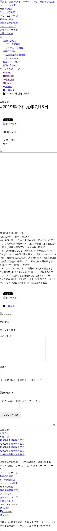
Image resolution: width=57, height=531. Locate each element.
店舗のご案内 (6, 9)
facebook (9, 76)
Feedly (5, 515)
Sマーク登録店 (7, 12)
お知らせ (9, 306)
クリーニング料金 (9, 16)
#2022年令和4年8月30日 (12, 447)
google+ (10, 79)
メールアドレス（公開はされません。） (20, 380)
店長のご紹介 (6, 19)
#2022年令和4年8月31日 (12, 440)
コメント (6, 336)
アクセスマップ (7, 26)
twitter (8, 72)
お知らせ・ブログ (9, 30)
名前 (2, 367)
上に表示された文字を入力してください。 (21, 401)
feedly (8, 83)
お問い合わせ (6, 33)
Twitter (5, 508)
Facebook (7, 511)
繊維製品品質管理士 (10, 23)
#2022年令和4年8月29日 (12, 454)
